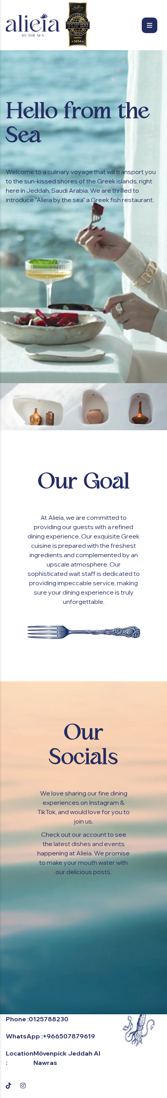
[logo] (33, 25)
